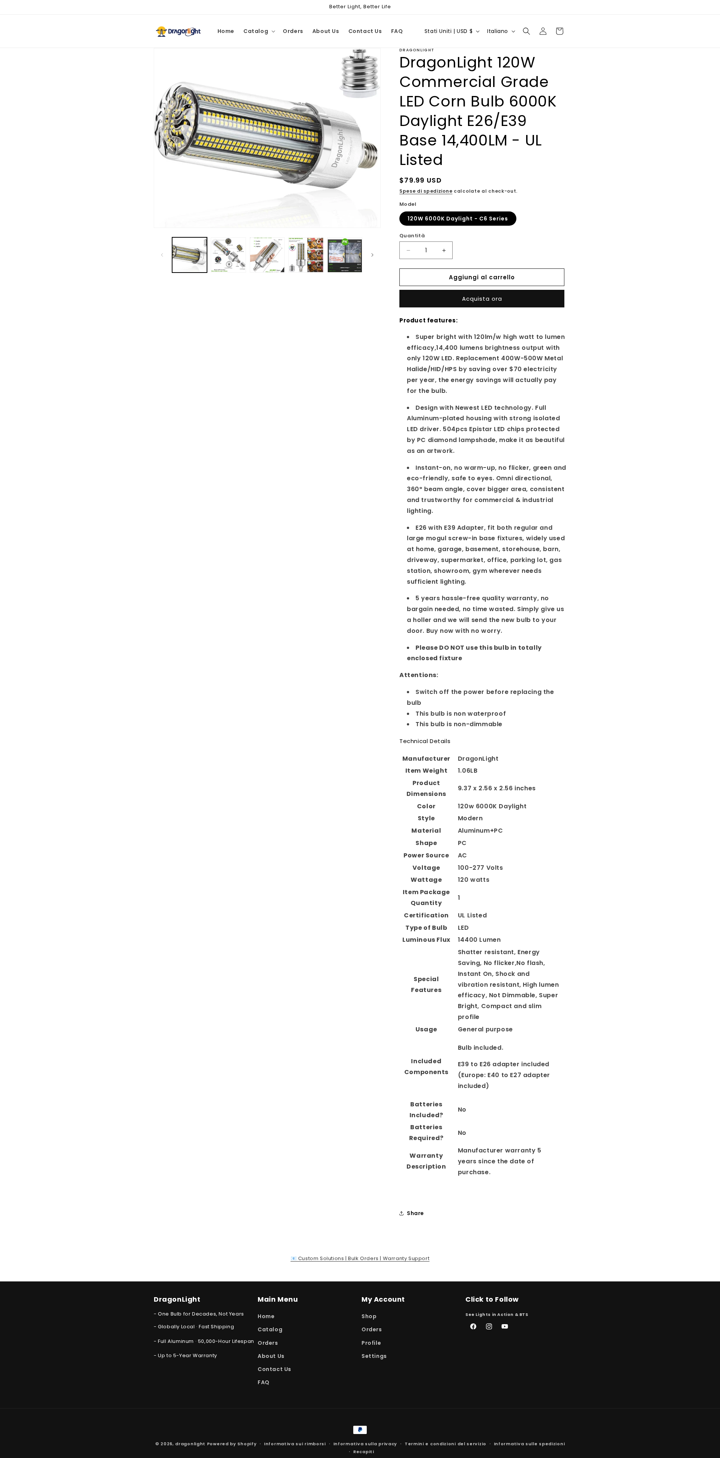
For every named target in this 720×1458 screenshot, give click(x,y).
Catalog (270, 1330)
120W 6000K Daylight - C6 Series (458, 218)
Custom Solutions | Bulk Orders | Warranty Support (360, 1258)
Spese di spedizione (425, 191)
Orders (268, 1343)
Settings (374, 1356)
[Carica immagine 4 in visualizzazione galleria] (305, 254)
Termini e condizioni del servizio (445, 1443)
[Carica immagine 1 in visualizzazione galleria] (189, 254)
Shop (369, 1316)
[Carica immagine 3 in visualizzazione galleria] (267, 254)
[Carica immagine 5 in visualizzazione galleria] (344, 254)
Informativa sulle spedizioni (529, 1443)
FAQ (264, 1382)
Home (266, 1316)
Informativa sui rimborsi (295, 1443)
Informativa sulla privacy (365, 1443)
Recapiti (363, 1451)
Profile (371, 1343)
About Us (271, 1356)
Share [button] (415, 1213)
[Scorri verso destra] (372, 255)
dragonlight (190, 1444)
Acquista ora (482, 299)
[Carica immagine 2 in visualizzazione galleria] (228, 254)
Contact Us (274, 1369)
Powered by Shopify (232, 1444)
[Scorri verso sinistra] (162, 255)
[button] (258, 31)
